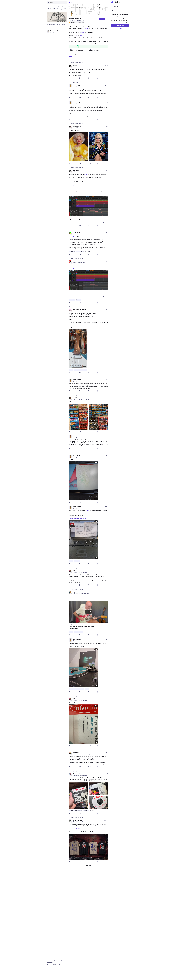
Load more (88, 865)
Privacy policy (50, 962)
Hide (106, 133)
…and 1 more (90, 369)
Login (120, 28)
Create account (120, 25)
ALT (106, 160)
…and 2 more (87, 251)
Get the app (56, 964)
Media (74, 54)
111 (76, 26)
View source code (54, 965)
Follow (102, 19)
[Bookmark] (98, 78)
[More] (107, 78)
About (58, 960)
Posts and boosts (73, 59)
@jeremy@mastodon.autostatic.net (76, 20)
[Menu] (107, 19)
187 (70, 26)
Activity (70, 54)
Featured (79, 54)
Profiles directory (63, 960)
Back (72, 2)
